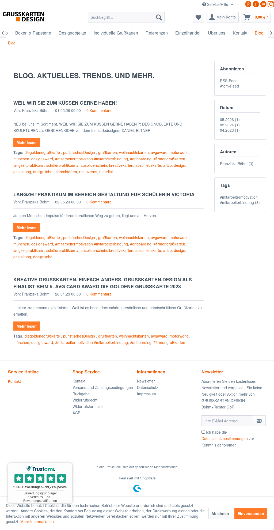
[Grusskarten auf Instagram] (271, 4)
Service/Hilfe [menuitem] (217, 4)
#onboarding (140, 158)
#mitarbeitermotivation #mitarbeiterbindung (91, 158)
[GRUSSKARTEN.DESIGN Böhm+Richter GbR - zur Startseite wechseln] (31, 18)
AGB (76, 412)
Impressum (146, 393)
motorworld (179, 152)
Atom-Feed (229, 86)
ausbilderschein (94, 165)
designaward (42, 158)
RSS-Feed (229, 80)
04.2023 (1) (230, 130)
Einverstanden (251, 513)
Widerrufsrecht (85, 400)
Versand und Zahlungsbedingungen (103, 387)
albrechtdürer (66, 171)
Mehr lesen (27, 142)
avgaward (159, 152)
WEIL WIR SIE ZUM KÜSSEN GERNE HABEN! (65, 102)
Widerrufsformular (88, 406)
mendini (106, 171)
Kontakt (14, 381)
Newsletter (146, 381)
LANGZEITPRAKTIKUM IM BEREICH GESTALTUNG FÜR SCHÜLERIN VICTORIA (104, 194)
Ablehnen (220, 513)
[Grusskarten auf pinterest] (248, 4)
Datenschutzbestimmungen (224, 438)
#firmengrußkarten (169, 158)
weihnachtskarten (134, 152)
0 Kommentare (99, 110)
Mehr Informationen (37, 521)
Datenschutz (147, 387)
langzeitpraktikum (28, 165)
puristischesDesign (79, 152)
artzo (167, 165)
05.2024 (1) (230, 124)
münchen (21, 158)
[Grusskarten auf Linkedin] (263, 4)
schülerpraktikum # (62, 165)
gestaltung (22, 171)
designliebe (42, 171)
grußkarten (107, 152)
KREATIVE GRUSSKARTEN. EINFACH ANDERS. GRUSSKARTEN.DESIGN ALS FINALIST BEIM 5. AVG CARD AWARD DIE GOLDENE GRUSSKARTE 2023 (102, 283)
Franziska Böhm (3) (236, 163)
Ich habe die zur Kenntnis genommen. (227, 438)
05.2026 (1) (230, 119)
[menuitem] (126, 17)
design (179, 165)
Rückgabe (81, 393)
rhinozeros (88, 171)
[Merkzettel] (198, 17)
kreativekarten (121, 165)
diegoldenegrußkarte (43, 152)
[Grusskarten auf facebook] (256, 4)
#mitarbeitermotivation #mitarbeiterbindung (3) (240, 199)
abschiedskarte (148, 165)
